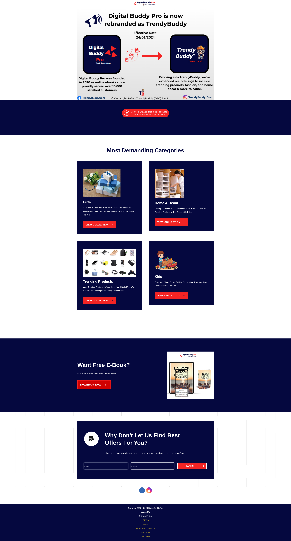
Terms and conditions (145, 528)
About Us (145, 512)
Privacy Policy (145, 516)
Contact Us (146, 536)
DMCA (146, 520)
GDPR (145, 524)
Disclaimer (146, 532)
